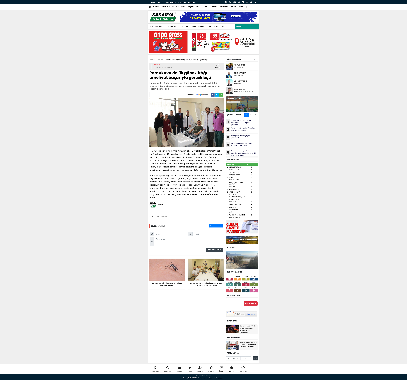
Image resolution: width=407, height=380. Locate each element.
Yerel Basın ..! (238, 83)
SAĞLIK (214, 7)
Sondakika (167, 371)
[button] (247, 7)
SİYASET (175, 7)
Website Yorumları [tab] (216, 226)
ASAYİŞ (206, 7)
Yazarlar (200, 371)
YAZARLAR (224, 7)
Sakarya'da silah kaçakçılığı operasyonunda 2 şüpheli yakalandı (239, 122)
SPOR (183, 7)
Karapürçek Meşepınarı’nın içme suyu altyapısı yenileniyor (188, 2)
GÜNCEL (156, 7)
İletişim (221, 371)
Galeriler (180, 371)
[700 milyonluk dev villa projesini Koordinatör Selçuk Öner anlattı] (232, 345)
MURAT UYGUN (240, 81)
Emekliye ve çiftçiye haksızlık (243, 91)
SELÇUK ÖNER (239, 65)
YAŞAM (191, 7)
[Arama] (230, 2)
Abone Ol (190, 94)
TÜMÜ (254, 59)
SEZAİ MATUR (239, 89)
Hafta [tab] (251, 115)
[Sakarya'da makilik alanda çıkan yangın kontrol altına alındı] (242, 260)
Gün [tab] (246, 115)
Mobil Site (155, 371)
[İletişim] (234, 2)
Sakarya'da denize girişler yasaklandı (238, 137)
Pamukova (183, 151)
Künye (231, 371)
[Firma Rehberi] (239, 2)
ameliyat (164, 216)
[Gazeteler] (247, 2)
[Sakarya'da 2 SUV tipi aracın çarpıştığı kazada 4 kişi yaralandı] (232, 329)
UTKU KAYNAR (240, 73)
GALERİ (233, 7)
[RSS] (256, 2)
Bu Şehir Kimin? (239, 67)
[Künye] (251, 2)
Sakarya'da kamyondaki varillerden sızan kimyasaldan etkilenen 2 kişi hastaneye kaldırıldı (242, 153)
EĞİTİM (198, 7)
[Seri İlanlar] (243, 2)
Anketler (211, 371)
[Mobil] (226, 2)
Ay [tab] (256, 115)
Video (190, 371)
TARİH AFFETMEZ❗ (240, 75)
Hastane (202, 151)
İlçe (190, 151)
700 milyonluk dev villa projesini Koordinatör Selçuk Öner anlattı (248, 344)
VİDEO (240, 7)
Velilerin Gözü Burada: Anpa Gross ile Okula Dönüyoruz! (241, 129)
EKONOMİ (166, 7)
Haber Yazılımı (219, 378)
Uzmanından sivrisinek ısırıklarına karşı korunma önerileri (241, 144)
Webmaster (243, 371)
